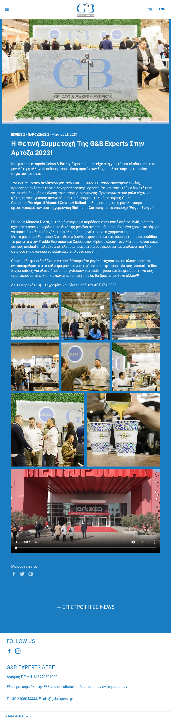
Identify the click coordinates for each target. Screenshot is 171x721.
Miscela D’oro (37, 222)
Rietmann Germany (88, 208)
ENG (162, 9)
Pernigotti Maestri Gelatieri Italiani (57, 203)
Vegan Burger (141, 208)
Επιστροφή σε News (88, 607)
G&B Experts (23, 716)
